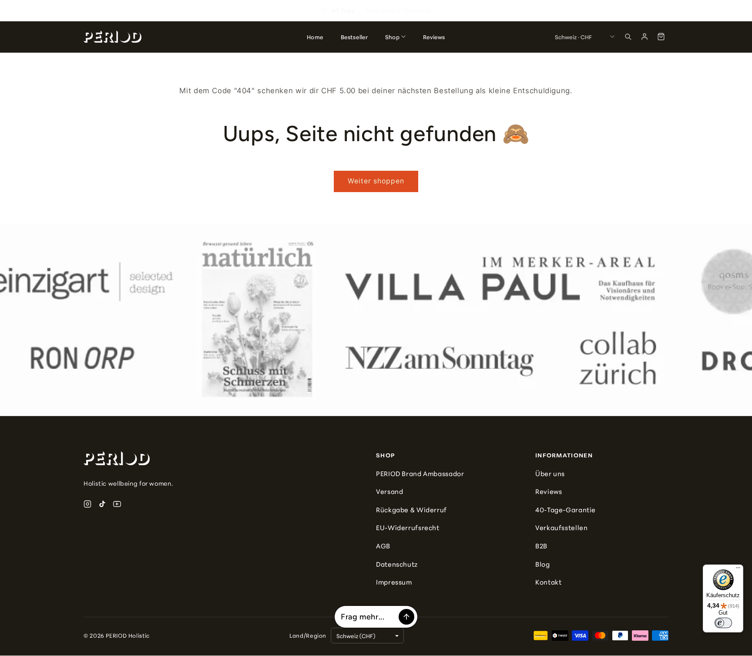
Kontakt (548, 581)
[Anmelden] (644, 36)
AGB (383, 545)
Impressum (394, 581)
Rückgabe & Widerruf (411, 509)
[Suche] (628, 36)
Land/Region (307, 635)
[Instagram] (87, 504)
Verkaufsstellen (561, 527)
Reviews (548, 491)
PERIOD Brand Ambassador (420, 473)
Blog (542, 563)
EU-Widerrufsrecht (408, 527)
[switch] (723, 623)
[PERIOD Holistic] (112, 36)
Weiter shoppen (376, 181)
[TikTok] (102, 504)
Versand (389, 491)
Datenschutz (397, 563)
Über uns (550, 473)
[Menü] (738, 570)
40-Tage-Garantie (565, 509)
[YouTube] (117, 504)
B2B (541, 545)
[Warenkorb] (661, 36)
